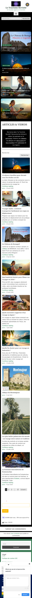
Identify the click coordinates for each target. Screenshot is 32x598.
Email (4, 501)
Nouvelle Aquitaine (7, 45)
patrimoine (8, 138)
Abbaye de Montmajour (11, 392)
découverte (20, 140)
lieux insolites (10, 143)
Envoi (5, 511)
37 (18, 489)
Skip (19, 594)
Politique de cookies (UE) (9, 558)
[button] (29, 564)
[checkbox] (27, 4)
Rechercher (5, 153)
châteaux (23, 138)
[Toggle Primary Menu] (16, 13)
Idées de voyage (6, 65)
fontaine (16, 478)
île (7, 359)
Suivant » (23, 489)
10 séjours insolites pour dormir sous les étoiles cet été (15, 69)
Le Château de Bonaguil (8, 48)
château (4, 248)
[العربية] (2, 595)
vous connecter (15, 533)
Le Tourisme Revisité (16, 7)
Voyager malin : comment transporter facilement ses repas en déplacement (16, 91)
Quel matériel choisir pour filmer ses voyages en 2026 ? (14, 113)
